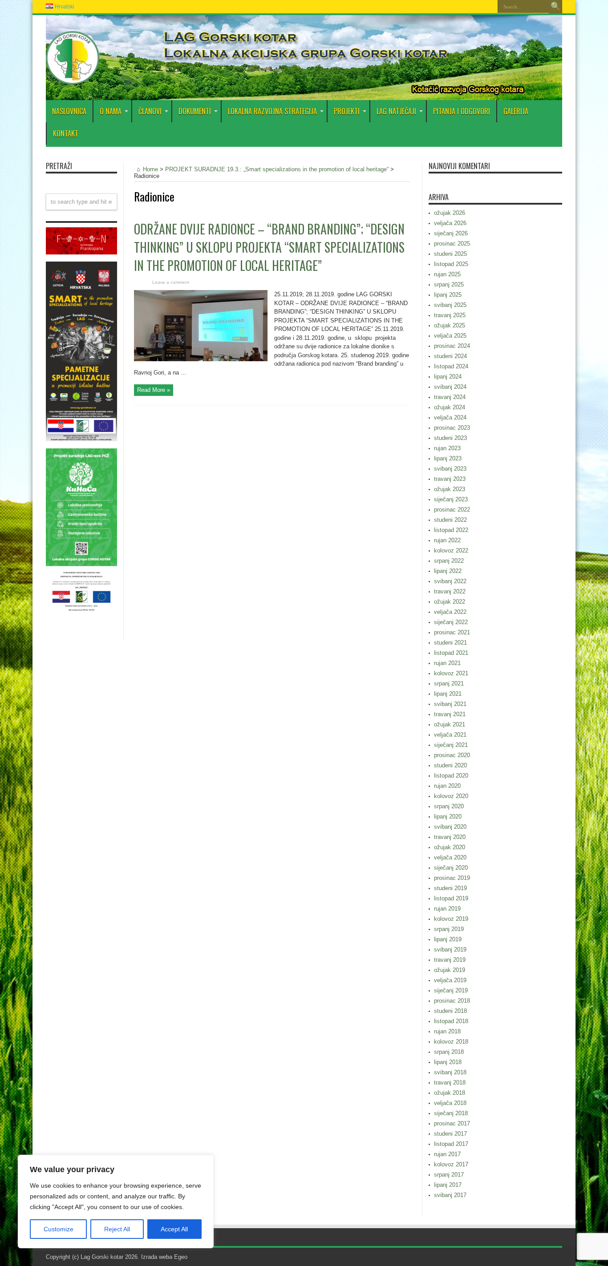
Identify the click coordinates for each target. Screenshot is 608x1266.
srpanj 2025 (449, 284)
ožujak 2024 (449, 407)
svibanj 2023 (450, 468)
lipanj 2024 (448, 376)
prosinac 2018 (452, 1000)
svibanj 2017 (450, 1195)
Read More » (153, 390)
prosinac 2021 (452, 632)
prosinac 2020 (452, 755)
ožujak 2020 (449, 847)
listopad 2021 (451, 652)
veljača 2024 (450, 417)
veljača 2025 (450, 335)
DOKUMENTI (194, 111)
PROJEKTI (347, 111)
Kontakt (65, 133)
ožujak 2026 (449, 213)
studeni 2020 (450, 765)
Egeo (180, 1257)
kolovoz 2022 (451, 550)
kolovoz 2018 (451, 1041)
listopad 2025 (451, 264)
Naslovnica (69, 111)
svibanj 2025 (450, 305)
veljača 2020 (450, 857)
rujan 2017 (447, 1154)
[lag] (72, 78)
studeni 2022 (450, 519)
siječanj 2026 (451, 233)
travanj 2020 (450, 837)
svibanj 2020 (450, 826)
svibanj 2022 (450, 581)
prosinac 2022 (452, 509)
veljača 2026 (450, 223)
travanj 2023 (450, 479)
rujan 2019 (447, 908)
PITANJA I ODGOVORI (461, 111)
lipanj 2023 (448, 458)
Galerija (515, 111)
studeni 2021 (450, 642)
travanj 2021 (450, 714)
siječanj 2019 (451, 990)
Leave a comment (170, 282)
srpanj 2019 (449, 929)
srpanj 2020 (449, 806)
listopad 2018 (451, 1021)
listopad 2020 (451, 775)
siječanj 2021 (451, 745)
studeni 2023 (450, 438)
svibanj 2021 (450, 704)
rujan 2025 (447, 274)
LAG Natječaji (396, 111)
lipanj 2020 (448, 816)
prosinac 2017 (452, 1123)
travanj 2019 (450, 959)
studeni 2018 (450, 1011)
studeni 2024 (450, 356)
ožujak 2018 (449, 1092)
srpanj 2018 (449, 1051)
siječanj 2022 (451, 622)
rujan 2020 (447, 785)
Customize (58, 1229)
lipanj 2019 (448, 939)
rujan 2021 (447, 663)
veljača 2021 (450, 734)
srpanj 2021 (449, 683)
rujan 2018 (447, 1031)
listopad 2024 (451, 366)
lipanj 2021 (448, 693)
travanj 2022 (450, 591)
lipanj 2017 (448, 1184)
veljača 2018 (450, 1103)
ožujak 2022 (449, 601)
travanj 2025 (450, 315)
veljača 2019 (450, 980)
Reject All (117, 1229)
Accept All (174, 1229)
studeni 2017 (450, 1133)
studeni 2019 (450, 888)
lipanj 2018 (448, 1062)
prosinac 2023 (452, 427)
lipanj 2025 (448, 294)
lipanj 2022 (448, 571)
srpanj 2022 (449, 560)
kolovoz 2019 (451, 918)
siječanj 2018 (451, 1113)
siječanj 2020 (451, 867)
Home (150, 169)
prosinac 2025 (452, 243)
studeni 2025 (450, 253)
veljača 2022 (450, 612)
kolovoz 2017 (451, 1164)
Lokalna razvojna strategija (272, 111)
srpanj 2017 (449, 1174)
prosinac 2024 (452, 346)
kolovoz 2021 (451, 673)
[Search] (555, 6)
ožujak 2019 (449, 970)
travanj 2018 (450, 1082)
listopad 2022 (451, 530)
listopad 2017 (451, 1144)
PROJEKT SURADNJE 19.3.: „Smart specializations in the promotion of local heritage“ (277, 169)
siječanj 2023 (451, 499)
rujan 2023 (447, 448)
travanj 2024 (450, 397)
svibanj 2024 (450, 386)
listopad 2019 (451, 898)
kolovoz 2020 (451, 796)
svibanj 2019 (450, 949)
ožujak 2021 (449, 724)
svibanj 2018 (450, 1072)
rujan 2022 (447, 540)
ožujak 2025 (449, 325)
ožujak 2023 (449, 489)
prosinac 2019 (452, 878)
